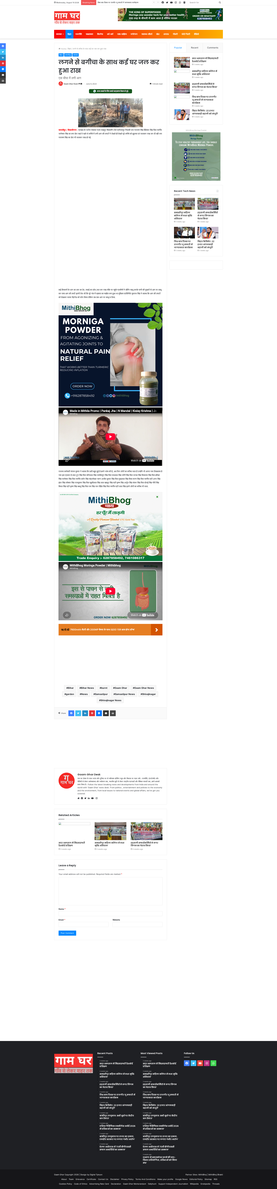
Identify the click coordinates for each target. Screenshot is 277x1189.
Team (71, 1179)
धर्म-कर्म (110, 34)
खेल (157, 34)
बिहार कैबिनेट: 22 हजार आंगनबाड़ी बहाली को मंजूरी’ (115, 2)
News (84, 694)
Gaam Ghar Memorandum (134, 1184)
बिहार (69, 34)
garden (70, 694)
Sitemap (208, 1179)
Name (62, 909)
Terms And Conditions (145, 1179)
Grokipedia (205, 1184)
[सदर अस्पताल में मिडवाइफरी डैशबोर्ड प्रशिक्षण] (74, 831)
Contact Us (103, 1179)
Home (63, 49)
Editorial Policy (196, 1179)
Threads (216, 1184)
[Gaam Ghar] (67, 17)
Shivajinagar (149, 694)
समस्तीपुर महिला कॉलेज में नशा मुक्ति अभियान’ (109, 844)
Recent (194, 47)
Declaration (116, 1184)
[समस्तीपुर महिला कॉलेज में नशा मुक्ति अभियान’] (110, 831)
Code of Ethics (80, 1184)
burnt (104, 687)
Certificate (91, 1179)
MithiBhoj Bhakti (215, 1174)
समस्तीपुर (68, 55)
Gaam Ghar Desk (71, 84)
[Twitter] (86, 798)
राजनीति (78, 34)
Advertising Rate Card (99, 1184)
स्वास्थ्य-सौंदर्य (147, 34)
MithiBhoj (202, 1174)
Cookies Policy (65, 1184)
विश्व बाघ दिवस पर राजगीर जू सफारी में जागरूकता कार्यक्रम (204, 99)
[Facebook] (82, 798)
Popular (178, 47)
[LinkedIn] (89, 798)
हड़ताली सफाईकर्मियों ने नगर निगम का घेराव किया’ (144, 844)
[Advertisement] (110, 163)
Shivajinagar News (111, 700)
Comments (212, 47)
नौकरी (175, 34)
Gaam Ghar (121, 687)
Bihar (71, 687)
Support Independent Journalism (173, 1184)
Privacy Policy (127, 1179)
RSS (215, 1179)
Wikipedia (194, 1184)
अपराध (166, 34)
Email (62, 920)
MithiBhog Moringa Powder (196, 130)
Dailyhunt (152, 1184)
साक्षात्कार (89, 34)
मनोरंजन (134, 34)
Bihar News (87, 687)
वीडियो (196, 34)
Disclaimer (114, 1179)
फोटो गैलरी (186, 34)
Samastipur (101, 694)
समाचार (59, 34)
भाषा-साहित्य (122, 34)
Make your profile (165, 1179)
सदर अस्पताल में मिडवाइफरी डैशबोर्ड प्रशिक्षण (72, 844)
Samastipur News (125, 694)
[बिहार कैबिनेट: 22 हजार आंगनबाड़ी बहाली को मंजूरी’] (182, 114)
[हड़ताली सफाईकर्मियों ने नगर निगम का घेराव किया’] (146, 831)
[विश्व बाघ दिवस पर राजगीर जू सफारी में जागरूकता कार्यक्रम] (182, 100)
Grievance (80, 1179)
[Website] (79, 798)
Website (116, 920)
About (64, 1179)
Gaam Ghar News (144, 687)
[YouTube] (93, 798)
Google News (181, 1179)
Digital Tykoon (96, 1174)
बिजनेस (100, 34)
